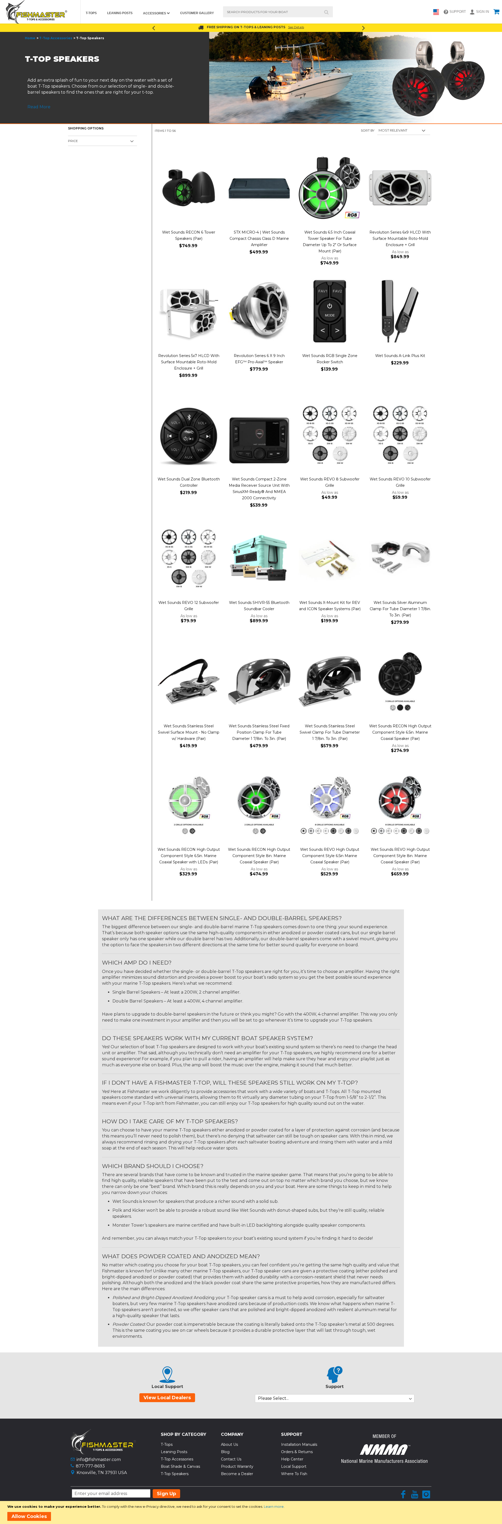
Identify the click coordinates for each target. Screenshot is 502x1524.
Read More (38, 106)
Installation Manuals (299, 1444)
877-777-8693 (90, 1466)
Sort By (367, 130)
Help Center (292, 1459)
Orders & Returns (297, 1451)
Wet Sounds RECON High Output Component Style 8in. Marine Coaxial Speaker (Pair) (259, 855)
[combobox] (278, 11)
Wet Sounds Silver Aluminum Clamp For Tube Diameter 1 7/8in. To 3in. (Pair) (400, 608)
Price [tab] (73, 141)
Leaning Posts (174, 1451)
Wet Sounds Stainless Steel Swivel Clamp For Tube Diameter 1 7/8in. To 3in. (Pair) (330, 732)
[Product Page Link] (188, 188)
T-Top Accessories (55, 38)
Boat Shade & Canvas (180, 1466)
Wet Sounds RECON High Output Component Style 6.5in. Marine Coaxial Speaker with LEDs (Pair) (189, 855)
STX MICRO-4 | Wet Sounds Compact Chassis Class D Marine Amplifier (259, 238)
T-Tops (167, 1444)
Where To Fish (294, 1473)
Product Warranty (237, 1466)
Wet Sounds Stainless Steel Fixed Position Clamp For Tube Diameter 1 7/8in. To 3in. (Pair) (259, 732)
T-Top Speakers (175, 1473)
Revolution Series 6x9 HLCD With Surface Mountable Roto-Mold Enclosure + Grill (400, 238)
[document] (252, 1512)
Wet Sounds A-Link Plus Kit (400, 355)
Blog (225, 1451)
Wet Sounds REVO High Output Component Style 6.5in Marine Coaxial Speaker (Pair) (329, 855)
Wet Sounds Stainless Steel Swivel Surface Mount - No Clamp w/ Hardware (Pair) (188, 732)
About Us (229, 1444)
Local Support (293, 1466)
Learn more (274, 1506)
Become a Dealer (237, 1473)
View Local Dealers (167, 1398)
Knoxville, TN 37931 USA (102, 1472)
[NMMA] (384, 1461)
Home (30, 38)
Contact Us (231, 1459)
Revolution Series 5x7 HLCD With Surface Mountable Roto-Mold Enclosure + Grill (188, 362)
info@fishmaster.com (99, 1459)
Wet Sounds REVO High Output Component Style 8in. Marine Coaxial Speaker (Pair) (400, 855)
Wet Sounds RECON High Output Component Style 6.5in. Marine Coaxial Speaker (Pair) (400, 732)
